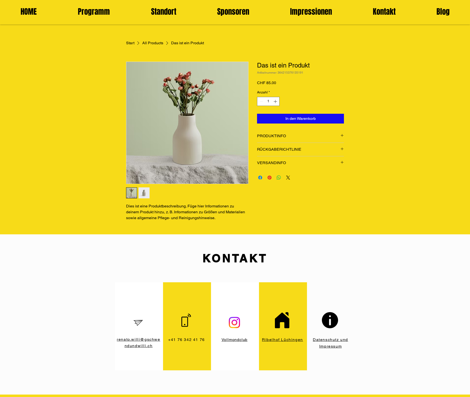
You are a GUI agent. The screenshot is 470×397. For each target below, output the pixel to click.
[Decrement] (261, 101)
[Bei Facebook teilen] (260, 178)
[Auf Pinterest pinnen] (269, 178)
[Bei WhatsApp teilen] (279, 178)
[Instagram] (234, 322)
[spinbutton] (268, 101)
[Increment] (276, 101)
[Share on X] (288, 178)
